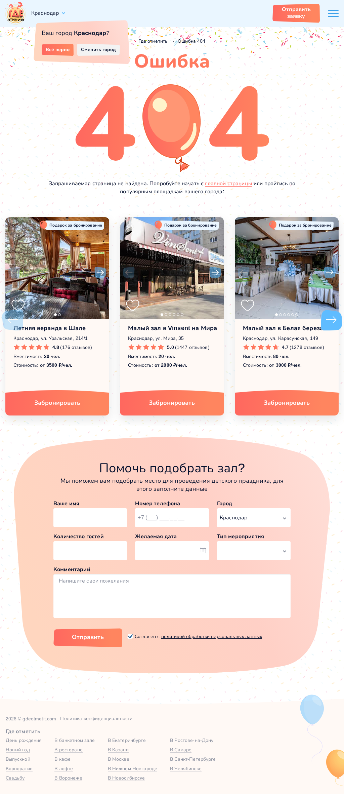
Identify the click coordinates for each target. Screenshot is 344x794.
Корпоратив (19, 768)
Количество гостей (78, 536)
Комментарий (71, 569)
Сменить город (98, 49)
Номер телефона (157, 503)
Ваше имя (66, 503)
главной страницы (228, 183)
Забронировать (57, 402)
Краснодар (45, 13)
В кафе (62, 759)
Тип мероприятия (240, 536)
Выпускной (18, 759)
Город (224, 503)
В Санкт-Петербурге (193, 759)
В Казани (118, 749)
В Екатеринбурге (127, 740)
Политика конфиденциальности (96, 718)
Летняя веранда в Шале (49, 328)
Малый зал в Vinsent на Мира (172, 328)
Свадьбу (15, 778)
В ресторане (68, 749)
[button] (14, 273)
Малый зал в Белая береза (283, 328)
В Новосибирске (126, 778)
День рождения (24, 740)
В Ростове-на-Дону (191, 740)
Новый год (18, 749)
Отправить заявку (296, 12)
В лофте (63, 768)
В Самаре (180, 749)
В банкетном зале (74, 740)
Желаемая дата (156, 536)
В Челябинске (186, 768)
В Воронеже (68, 778)
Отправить (88, 637)
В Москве (118, 759)
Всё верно (58, 49)
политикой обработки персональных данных (211, 636)
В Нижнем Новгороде (133, 768)
